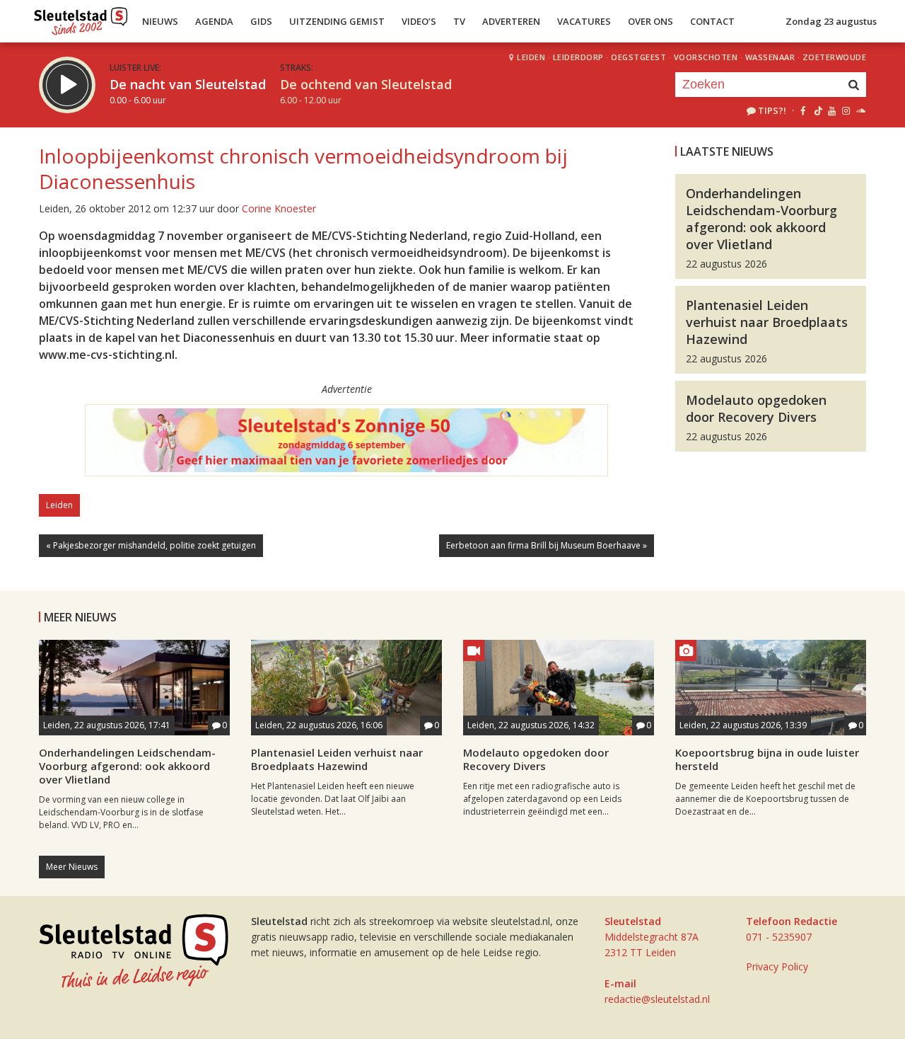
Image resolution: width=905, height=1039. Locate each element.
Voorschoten (706, 57)
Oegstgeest (638, 57)
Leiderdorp (578, 57)
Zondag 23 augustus (831, 21)
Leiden (531, 57)
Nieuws (160, 21)
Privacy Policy (777, 966)
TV (459, 21)
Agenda (214, 21)
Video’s (419, 21)
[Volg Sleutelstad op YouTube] (831, 110)
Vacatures (584, 21)
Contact (712, 21)
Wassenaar (770, 57)
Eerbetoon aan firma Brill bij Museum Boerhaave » (546, 545)
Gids (261, 21)
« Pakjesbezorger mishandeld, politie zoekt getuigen (151, 545)
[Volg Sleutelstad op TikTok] (817, 110)
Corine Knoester (279, 208)
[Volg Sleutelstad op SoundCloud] (860, 110)
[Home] (81, 17)
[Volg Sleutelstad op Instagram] (846, 110)
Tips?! (772, 110)
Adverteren (511, 21)
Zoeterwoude (834, 57)
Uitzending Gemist (337, 21)
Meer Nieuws (72, 867)
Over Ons (650, 21)
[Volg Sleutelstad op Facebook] (803, 110)
